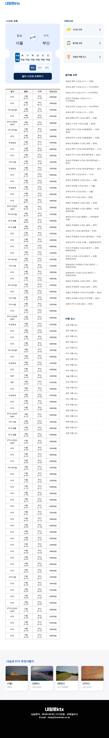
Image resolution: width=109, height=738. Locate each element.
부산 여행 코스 (72, 365)
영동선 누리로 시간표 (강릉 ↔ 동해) (80, 124)
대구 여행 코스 (72, 353)
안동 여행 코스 (72, 387)
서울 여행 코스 (72, 376)
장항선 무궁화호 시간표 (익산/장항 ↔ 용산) (83, 292)
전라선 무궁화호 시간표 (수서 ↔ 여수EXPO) (79, 99)
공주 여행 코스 (72, 336)
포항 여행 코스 (72, 433)
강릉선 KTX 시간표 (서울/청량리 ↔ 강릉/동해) (82, 130)
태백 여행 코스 (72, 422)
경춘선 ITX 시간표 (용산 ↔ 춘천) (79, 304)
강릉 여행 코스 (72, 325)
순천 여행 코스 (72, 382)
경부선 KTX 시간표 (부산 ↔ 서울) (79, 191)
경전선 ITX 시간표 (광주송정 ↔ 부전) (81, 231)
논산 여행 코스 (72, 348)
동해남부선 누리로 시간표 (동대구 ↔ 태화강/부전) (81, 274)
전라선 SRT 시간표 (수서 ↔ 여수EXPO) (82, 87)
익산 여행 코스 (72, 399)
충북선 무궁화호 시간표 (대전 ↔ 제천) (81, 281)
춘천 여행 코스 (72, 416)
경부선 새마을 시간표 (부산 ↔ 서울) (80, 186)
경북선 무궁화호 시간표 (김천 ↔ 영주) (81, 287)
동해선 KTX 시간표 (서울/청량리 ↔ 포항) (82, 138)
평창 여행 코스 (72, 427)
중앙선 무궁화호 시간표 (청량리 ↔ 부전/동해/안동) (82, 209)
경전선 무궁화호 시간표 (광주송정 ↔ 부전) (83, 236)
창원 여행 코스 (72, 410)
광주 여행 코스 (72, 342)
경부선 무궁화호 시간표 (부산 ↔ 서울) (81, 180)
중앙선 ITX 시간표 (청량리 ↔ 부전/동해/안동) (82, 218)
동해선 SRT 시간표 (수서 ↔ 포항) (79, 81)
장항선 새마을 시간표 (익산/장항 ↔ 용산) (83, 298)
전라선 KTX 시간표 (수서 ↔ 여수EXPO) (82, 106)
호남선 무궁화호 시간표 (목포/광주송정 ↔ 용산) (83, 161)
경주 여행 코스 (72, 331)
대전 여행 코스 (72, 359)
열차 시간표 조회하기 (32, 76)
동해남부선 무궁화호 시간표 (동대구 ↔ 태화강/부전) (82, 265)
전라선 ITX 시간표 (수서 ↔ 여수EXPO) (82, 93)
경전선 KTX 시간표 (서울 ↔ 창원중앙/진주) (83, 242)
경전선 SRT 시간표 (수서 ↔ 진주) (79, 112)
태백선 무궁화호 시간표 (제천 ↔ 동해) (81, 203)
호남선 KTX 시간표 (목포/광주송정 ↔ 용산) (83, 169)
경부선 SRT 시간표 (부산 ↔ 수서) (79, 174)
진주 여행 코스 (72, 405)
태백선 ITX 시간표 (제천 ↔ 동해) (79, 197)
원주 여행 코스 (72, 393)
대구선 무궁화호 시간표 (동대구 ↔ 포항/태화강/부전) (82, 249)
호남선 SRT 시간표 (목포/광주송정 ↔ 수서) (83, 149)
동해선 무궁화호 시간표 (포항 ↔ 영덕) (81, 143)
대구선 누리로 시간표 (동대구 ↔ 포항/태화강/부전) (81, 257)
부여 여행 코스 (72, 370)
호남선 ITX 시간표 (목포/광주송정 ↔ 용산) (83, 155)
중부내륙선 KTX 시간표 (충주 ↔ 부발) (81, 118)
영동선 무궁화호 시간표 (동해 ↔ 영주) (81, 225)
